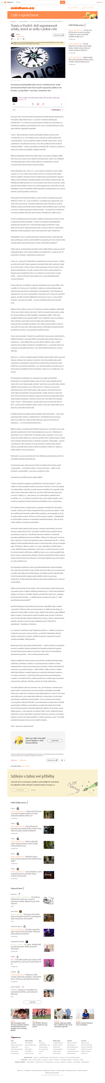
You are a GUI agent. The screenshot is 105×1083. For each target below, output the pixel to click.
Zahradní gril (76, 1059)
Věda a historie (16, 914)
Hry (12, 959)
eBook (14, 39)
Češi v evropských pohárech (73, 1057)
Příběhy (14, 990)
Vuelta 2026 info (29, 1042)
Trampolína (45, 1059)
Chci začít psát (89, 7)
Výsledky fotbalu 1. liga (44, 1045)
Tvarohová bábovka (57, 1049)
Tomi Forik (14, 911)
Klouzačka (56, 1059)
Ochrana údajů (60, 1070)
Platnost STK (84, 1053)
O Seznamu (27, 1070)
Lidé (23, 766)
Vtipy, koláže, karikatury (20, 897)
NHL (40, 1053)
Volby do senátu (14, 1051)
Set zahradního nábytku (66, 1059)
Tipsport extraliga (43, 1047)
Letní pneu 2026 (85, 1042)
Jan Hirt (27, 1047)
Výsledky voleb (14, 1047)
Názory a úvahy (17, 944)
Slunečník (51, 1059)
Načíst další (32, 1002)
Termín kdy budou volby (16, 1049)
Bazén (30, 1059)
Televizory (69, 1062)
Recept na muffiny (57, 1045)
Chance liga (42, 1042)
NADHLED (14, 894)
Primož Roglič (28, 1051)
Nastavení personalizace (52, 1073)
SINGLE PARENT (15, 987)
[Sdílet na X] (64, 760)
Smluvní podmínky (37, 1070)
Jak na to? (33, 790)
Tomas (13, 956)
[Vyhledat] (62, 2)
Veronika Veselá (16, 926)
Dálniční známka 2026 (86, 1045)
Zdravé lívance (56, 1047)
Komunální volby (15, 1053)
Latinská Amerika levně (72, 1051)
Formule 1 (41, 1051)
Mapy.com (36, 1057)
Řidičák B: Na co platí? (86, 1049)
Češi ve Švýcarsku (71, 1049)
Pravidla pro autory (71, 1070)
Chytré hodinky (76, 1062)
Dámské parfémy (49, 1062)
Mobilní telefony (30, 1062)
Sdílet (20, 39)
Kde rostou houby (53, 1057)
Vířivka (81, 1059)
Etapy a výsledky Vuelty (30, 1045)
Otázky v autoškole (85, 1051)
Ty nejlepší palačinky (58, 1042)
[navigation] (2, 2)
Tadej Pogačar (28, 1049)
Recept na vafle (56, 1051)
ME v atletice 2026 (43, 1049)
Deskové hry (63, 1062)
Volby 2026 (13, 1042)
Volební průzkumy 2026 (16, 1045)
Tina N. (18, 34)
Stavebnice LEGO (39, 1062)
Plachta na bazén (37, 1059)
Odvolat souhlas (82, 1070)
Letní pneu (56, 1062)
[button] (38, 62)
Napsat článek (54, 740)
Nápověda (47, 1070)
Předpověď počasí (44, 1057)
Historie (28, 766)
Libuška (13, 971)
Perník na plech (57, 1053)
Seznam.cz (99, 2)
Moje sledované (73, 7)
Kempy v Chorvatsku (72, 1042)
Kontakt (53, 1070)
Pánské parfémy (85, 1062)
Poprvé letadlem (71, 1045)
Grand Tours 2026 (29, 1053)
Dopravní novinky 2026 (86, 1047)
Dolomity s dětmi (71, 1053)
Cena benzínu (62, 1057)
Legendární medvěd (17, 941)
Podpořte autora (58, 35)
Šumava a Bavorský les (72, 1047)
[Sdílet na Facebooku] (62, 760)
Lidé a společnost (75, 30)
